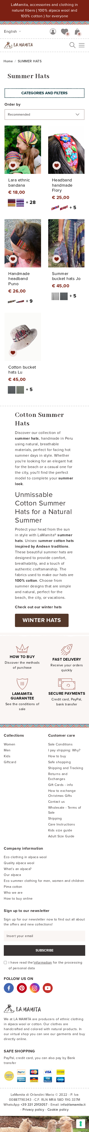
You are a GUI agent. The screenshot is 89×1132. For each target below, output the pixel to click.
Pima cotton (13, 887)
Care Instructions (61, 824)
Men (7, 750)
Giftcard (10, 762)
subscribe (44, 950)
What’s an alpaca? (18, 869)
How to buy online (18, 899)
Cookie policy (58, 1110)
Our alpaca (12, 875)
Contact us (56, 802)
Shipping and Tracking (65, 768)
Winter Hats (42, 620)
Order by (12, 104)
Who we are (13, 893)
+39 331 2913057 (34, 1105)
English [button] (11, 31)
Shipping (55, 818)
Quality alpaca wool (19, 863)
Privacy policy (33, 1110)
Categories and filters (44, 93)
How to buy (57, 756)
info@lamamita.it (73, 1105)
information (43, 963)
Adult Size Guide (61, 836)
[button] (64, 31)
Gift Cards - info (60, 785)
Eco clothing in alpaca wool (25, 857)
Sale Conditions (60, 744)
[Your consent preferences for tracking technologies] (80, 1123)
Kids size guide (60, 830)
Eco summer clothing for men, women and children (44, 881)
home (8, 61)
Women (9, 744)
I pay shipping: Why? (64, 750)
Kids (7, 756)
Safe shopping (59, 762)
